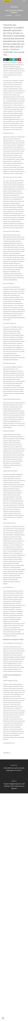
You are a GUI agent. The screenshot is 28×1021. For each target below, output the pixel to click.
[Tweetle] (7, 59)
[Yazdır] (16, 59)
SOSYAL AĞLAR (14, 7)
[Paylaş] (4, 59)
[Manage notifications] (3, 1018)
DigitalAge (9, 15)
